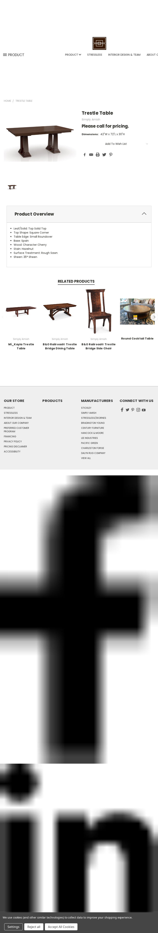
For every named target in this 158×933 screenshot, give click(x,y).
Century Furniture (92, 428)
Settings (13, 927)
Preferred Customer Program (16, 429)
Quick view (21, 311)
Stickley (86, 407)
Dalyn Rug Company (93, 453)
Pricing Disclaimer (15, 446)
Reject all (33, 927)
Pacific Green (89, 443)
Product (72, 55)
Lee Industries (89, 438)
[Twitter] (104, 155)
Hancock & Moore (92, 433)
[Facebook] (85, 155)
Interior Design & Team (124, 55)
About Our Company (16, 423)
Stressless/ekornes (93, 418)
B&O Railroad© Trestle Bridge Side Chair (99, 346)
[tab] (79, 214)
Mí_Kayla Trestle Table (21, 346)
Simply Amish (88, 412)
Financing (10, 436)
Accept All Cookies (61, 927)
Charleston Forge (92, 448)
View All (86, 458)
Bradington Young (93, 423)
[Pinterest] (111, 155)
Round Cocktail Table (137, 338)
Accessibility (12, 451)
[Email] (91, 155)
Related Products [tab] (76, 281)
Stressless (94, 55)
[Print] (98, 155)
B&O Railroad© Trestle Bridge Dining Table (60, 346)
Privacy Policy (13, 441)
